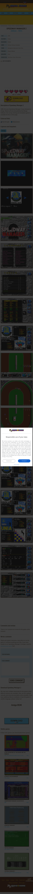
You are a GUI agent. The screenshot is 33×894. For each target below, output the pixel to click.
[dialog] (16, 447)
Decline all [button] (8, 461)
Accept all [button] (24, 460)
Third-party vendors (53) (7, 448)
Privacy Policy (9, 456)
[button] (16, 465)
